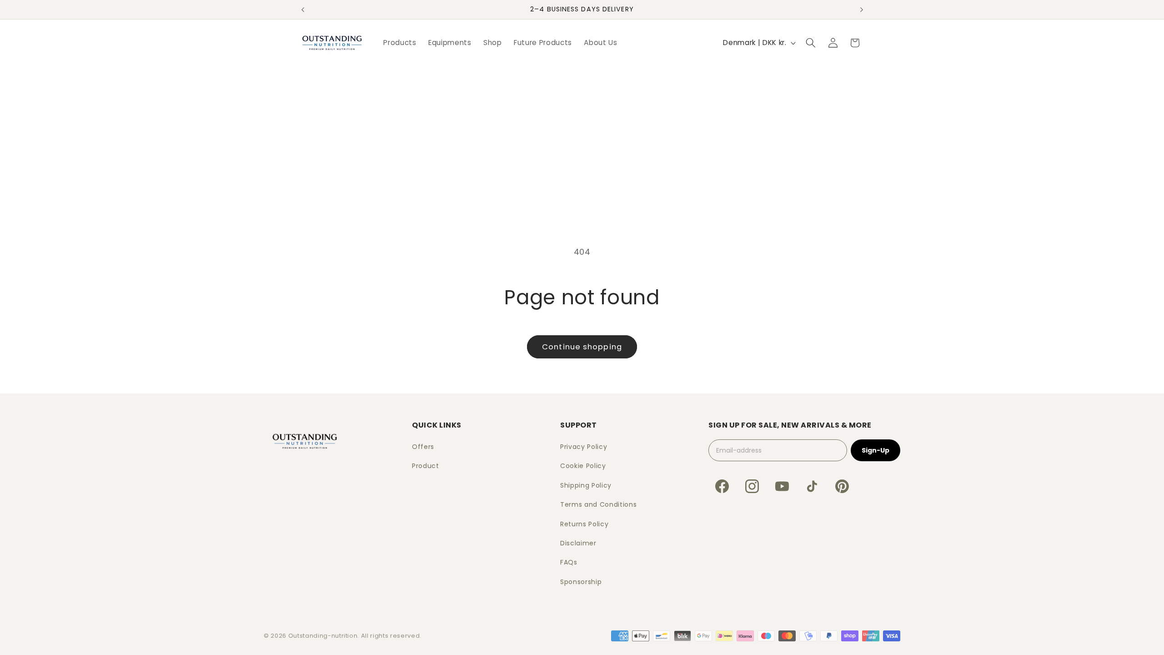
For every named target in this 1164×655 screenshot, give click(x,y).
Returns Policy (584, 524)
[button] (811, 43)
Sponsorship (581, 581)
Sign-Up (875, 450)
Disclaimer (578, 543)
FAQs (568, 562)
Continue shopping (582, 347)
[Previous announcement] (303, 9)
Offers (423, 446)
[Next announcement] (862, 9)
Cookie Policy (583, 465)
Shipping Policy (586, 485)
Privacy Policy (583, 446)
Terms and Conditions (598, 504)
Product (425, 465)
